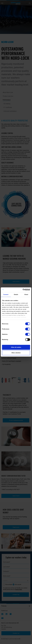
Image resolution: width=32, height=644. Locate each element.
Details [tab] (16, 294)
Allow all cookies (16, 347)
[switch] (27, 329)
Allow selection (16, 352)
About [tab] (26, 294)
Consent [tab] (5, 294)
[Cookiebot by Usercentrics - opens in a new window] (23, 290)
